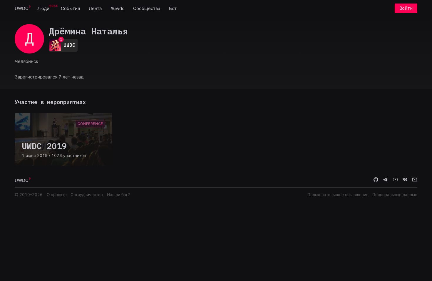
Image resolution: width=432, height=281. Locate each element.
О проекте (57, 194)
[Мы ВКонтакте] (405, 179)
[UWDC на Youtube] (395, 179)
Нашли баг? (118, 194)
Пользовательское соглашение (338, 194)
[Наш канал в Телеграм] (385, 179)
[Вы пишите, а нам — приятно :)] (414, 179)
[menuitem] (22, 8)
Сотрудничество (87, 194)
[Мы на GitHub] (376, 179)
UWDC (22, 8)
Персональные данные (394, 194)
